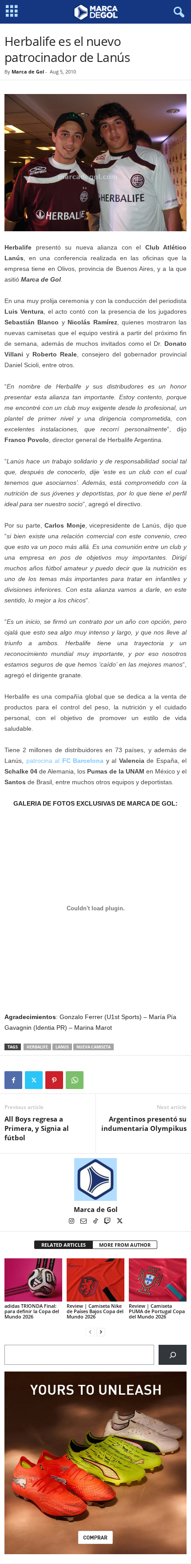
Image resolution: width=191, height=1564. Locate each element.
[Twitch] (108, 1222)
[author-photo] (95, 1179)
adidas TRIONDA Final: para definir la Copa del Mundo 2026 (31, 1311)
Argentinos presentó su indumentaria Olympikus (144, 1123)
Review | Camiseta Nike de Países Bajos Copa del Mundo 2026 (95, 1311)
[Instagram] (72, 1222)
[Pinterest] (54, 1080)
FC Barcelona (83, 760)
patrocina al (43, 760)
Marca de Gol (28, 71)
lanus (62, 1047)
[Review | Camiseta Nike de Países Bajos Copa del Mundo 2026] (95, 1280)
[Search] (173, 1355)
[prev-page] (90, 1331)
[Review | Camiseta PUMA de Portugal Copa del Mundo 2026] (158, 1280)
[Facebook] (13, 1080)
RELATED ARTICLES (63, 1244)
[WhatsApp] (75, 1080)
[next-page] (100, 1331)
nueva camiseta (93, 1047)
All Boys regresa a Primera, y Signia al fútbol (36, 1128)
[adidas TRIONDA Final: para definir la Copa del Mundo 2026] (33, 1280)
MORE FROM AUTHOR (125, 1244)
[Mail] (84, 1222)
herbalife (37, 1047)
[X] (34, 1080)
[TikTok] (96, 1222)
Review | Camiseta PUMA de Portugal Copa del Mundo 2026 (157, 1311)
